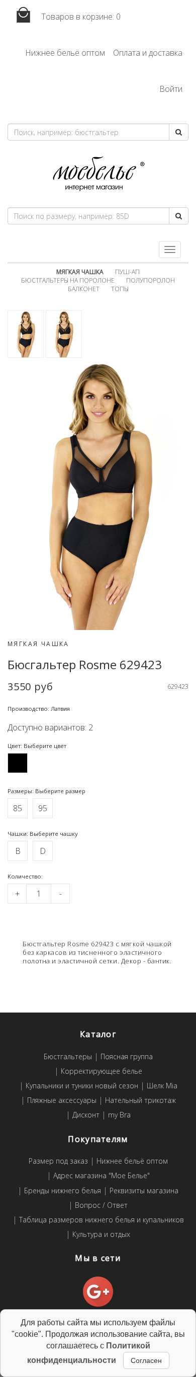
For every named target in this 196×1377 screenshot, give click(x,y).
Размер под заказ (58, 1161)
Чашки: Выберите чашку (43, 833)
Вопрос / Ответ (101, 1205)
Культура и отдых (101, 1234)
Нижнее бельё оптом (65, 52)
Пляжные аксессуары (61, 1100)
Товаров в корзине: (80, 16)
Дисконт (86, 1115)
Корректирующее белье (101, 1071)
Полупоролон (150, 280)
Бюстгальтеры (68, 1057)
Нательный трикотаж (140, 1100)
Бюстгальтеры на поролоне (68, 280)
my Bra (119, 1115)
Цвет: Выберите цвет (37, 745)
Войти (170, 88)
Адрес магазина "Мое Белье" (101, 1176)
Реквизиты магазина (144, 1191)
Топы (120, 289)
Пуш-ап (127, 272)
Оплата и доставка (147, 52)
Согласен (146, 1360)
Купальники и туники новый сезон (82, 1086)
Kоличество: (25, 876)
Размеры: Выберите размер (46, 791)
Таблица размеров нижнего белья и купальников (101, 1220)
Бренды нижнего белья (62, 1191)
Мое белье (98, 174)
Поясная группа (127, 1057)
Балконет (84, 289)
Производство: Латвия (39, 708)
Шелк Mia (162, 1086)
